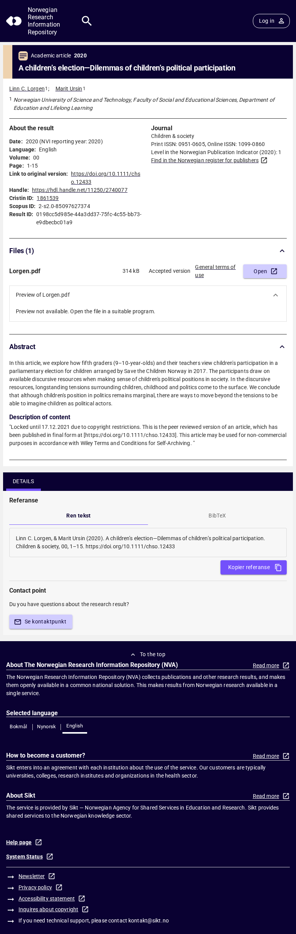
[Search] (87, 21)
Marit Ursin (69, 89)
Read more (266, 665)
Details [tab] (23, 481)
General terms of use (215, 271)
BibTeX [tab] (217, 515)
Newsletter (31, 876)
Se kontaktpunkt (45, 621)
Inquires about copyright (48, 909)
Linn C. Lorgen (27, 89)
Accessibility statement (46, 898)
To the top (152, 654)
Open (260, 271)
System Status (24, 856)
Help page (19, 842)
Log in (266, 21)
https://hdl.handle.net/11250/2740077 (80, 190)
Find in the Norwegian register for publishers (205, 160)
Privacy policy (35, 887)
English (74, 726)
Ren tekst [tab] (78, 515)
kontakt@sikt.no (148, 920)
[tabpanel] (148, 542)
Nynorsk (46, 726)
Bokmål (18, 726)
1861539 (48, 198)
